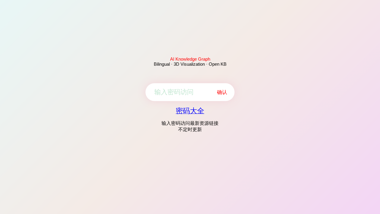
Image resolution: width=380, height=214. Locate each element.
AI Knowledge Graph (190, 59)
